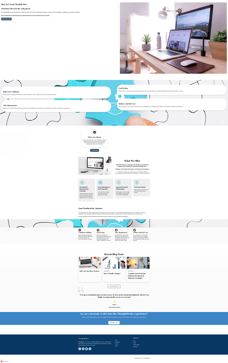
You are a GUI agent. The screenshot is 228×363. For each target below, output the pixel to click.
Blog (134, 341)
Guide (134, 342)
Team (116, 340)
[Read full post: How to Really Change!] (114, 263)
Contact (116, 344)
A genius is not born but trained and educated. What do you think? (137, 275)
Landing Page (136, 344)
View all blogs (113, 286)
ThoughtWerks (146, 358)
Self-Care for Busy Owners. (90, 271)
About (116, 345)
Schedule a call (114, 322)
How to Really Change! (112, 273)
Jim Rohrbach (106, 271)
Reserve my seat (6, 19)
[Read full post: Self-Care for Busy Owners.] (89, 263)
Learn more (94, 150)
